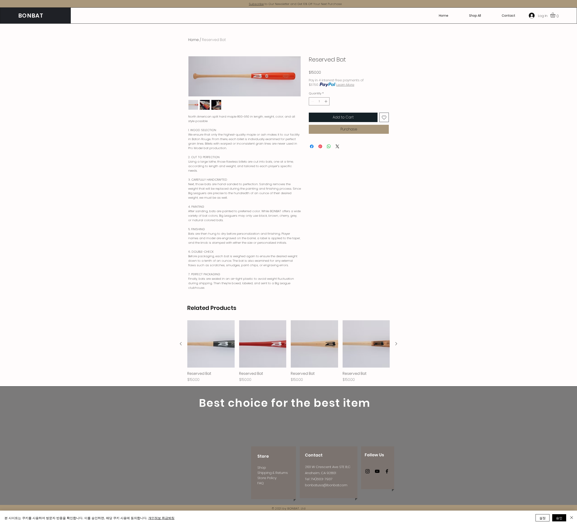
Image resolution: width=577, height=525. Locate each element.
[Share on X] (337, 146)
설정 (542, 518)
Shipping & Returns (272, 472)
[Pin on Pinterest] (320, 146)
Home (193, 39)
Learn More (345, 84)
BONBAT (31, 16)
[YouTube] (377, 471)
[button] (555, 15)
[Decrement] (312, 101)
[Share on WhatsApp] (329, 146)
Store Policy (267, 477)
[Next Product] (396, 343)
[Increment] (326, 101)
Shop (261, 467)
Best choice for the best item (285, 403)
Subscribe (256, 4)
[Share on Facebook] (311, 146)
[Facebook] (387, 471)
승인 (559, 518)
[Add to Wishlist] (384, 117)
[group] (288, 351)
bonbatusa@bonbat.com (326, 485)
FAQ (260, 483)
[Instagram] (367, 471)
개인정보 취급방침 (161, 518)
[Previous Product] (180, 343)
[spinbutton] (319, 101)
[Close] (571, 517)
